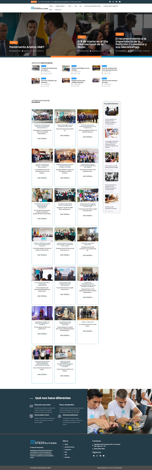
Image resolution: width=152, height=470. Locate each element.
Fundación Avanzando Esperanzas (87, 243)
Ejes (69, 6)
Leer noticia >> (42, 138)
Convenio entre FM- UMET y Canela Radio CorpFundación (42, 284)
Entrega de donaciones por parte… (49, 69)
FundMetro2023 (46, 71)
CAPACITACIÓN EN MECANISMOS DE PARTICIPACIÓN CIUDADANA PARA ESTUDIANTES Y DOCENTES (65, 364)
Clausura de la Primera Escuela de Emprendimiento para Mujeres (88, 166)
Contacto (58, 10)
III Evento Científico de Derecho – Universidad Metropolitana (42, 166)
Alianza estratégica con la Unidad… (80, 69)
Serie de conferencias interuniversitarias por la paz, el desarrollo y (87, 126)
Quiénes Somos (59, 6)
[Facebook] (110, 1)
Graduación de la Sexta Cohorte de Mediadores (65, 204)
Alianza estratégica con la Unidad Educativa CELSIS (65, 125)
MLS (76, 6)
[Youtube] (119, 1)
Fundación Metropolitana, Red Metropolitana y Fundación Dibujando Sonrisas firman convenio (42, 363)
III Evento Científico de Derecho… (49, 81)
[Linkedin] (116, 1)
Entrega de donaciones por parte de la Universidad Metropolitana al (42, 126)
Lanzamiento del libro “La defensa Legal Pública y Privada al (42, 323)
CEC (80, 6)
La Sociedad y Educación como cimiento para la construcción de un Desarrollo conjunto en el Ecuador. (111, 144)
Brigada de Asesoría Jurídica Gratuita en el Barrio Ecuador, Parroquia (65, 166)
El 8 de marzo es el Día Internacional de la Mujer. (93, 44)
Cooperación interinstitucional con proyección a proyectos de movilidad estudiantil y (88, 284)
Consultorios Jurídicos (110, 6)
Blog (50, 10)
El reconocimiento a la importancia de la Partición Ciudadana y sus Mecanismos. (131, 43)
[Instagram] (113, 1)
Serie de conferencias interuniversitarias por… (110, 69)
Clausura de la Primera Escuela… (109, 81)
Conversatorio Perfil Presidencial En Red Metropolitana (65, 284)
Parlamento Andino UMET (27, 47)
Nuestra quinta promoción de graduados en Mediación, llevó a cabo (65, 244)
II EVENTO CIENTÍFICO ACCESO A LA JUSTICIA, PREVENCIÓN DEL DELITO (42, 244)
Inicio (51, 6)
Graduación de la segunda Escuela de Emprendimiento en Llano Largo (88, 205)
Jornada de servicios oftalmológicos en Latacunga (65, 323)
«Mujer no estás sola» (88, 322)
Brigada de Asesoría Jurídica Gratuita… (78, 81)
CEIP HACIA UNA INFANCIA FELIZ (92, 6)
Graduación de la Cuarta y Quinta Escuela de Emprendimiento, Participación (42, 206)
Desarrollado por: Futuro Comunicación (109, 468)
